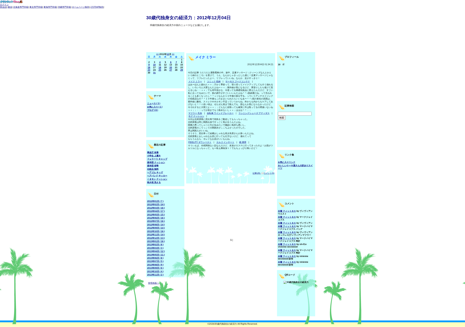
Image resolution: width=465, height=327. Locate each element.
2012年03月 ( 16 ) (156, 208)
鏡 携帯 (242, 142)
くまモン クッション (157, 179)
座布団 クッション (156, 162)
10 (154, 65)
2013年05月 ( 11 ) (156, 255)
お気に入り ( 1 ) (154, 107)
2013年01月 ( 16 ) (156, 241)
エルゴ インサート (225, 142)
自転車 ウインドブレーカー (220, 113)
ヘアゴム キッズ (155, 172)
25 (160, 70)
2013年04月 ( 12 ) (156, 251)
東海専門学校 (50, 7)
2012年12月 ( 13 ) (156, 238)
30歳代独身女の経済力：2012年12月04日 (188, 17)
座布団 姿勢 (153, 165)
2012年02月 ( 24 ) (156, 204)
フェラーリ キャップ (157, 159)
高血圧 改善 (153, 152)
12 (168, 54)
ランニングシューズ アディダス (254, 113)
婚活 (10, 7)
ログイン (4, 4)
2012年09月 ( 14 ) (156, 228)
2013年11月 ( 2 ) (155, 274)
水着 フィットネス (287, 211)
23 (149, 70)
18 (160, 67)
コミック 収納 (214, 81)
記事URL (257, 173)
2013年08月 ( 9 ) (155, 264)
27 (170, 70)
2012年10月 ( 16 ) (156, 231)
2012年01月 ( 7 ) (155, 201)
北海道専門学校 (20, 7)
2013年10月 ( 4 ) (155, 271)
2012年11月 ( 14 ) (156, 234)
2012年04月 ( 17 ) (156, 211)
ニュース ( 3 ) (153, 103)
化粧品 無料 (153, 169)
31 (154, 72)
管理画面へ (153, 283)
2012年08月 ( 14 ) (156, 224)
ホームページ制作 (80, 7)
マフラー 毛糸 (195, 113)
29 (181, 70)
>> (173, 54)
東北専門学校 (36, 7)
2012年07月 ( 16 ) (156, 221)
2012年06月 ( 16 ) (156, 218)
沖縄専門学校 (64, 7)
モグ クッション (196, 116)
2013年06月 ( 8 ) (155, 258)
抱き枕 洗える (154, 182)
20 (170, 67)
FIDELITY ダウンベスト (199, 142)
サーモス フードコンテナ (237, 81)
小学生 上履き (154, 155)
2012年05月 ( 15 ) (156, 214)
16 (149, 67)
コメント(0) (269, 173)
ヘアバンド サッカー (157, 175)
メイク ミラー (205, 57)
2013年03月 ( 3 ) (155, 248)
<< (157, 54)
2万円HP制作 (97, 7)
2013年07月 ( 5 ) (155, 261)
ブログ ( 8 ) (152, 110)
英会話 (3, 7)
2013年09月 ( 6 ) (155, 268)
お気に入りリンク (286, 162)
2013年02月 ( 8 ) (155, 244)
